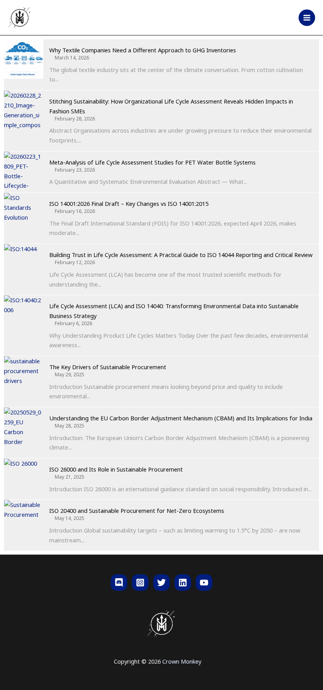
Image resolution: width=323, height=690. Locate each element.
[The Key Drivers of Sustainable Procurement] (23, 376)
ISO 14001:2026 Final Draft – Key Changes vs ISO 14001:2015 (128, 203)
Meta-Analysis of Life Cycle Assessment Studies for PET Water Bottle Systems (152, 162)
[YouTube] (204, 582)
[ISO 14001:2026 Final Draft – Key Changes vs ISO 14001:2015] (23, 212)
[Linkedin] (182, 582)
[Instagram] (140, 582)
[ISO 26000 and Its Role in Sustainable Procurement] (23, 478)
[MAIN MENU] (307, 17)
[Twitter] (161, 582)
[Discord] (119, 582)
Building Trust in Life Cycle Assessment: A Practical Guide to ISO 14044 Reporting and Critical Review (180, 255)
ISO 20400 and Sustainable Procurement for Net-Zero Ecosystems (136, 510)
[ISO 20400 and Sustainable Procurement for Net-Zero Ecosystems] (23, 519)
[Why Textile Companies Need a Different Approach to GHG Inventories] (23, 59)
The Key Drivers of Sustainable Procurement (107, 367)
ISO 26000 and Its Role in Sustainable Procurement (116, 469)
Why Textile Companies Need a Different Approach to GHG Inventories (142, 50)
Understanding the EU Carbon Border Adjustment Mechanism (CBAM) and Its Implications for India (180, 418)
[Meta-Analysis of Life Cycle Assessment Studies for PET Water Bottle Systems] (23, 171)
